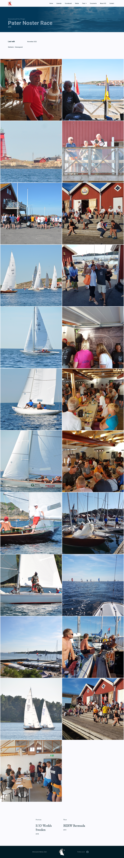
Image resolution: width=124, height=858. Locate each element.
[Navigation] (10, 3)
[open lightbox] (31, 90)
